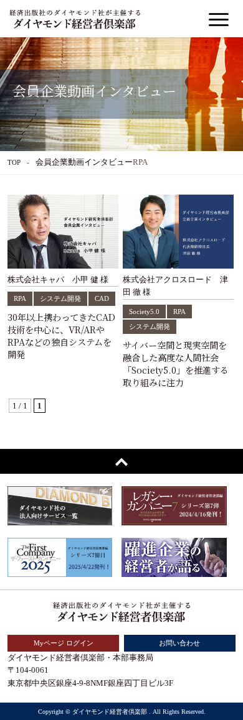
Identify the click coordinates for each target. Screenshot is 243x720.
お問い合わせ (179, 643)
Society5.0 (144, 311)
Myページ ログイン (63, 643)
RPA (20, 298)
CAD (102, 298)
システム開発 (60, 298)
